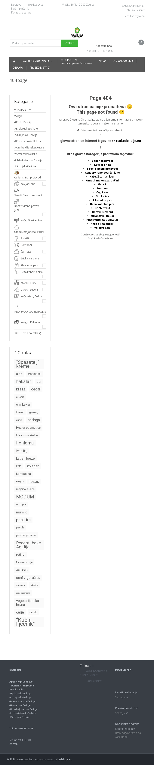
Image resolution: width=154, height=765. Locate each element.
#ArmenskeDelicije (25, 154)
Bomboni (102, 188)
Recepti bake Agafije (28, 544)
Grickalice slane (29, 258)
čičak (33, 612)
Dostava (16, 4)
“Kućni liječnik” (25, 622)
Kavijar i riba (27, 184)
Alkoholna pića (29, 265)
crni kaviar (23, 404)
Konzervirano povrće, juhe (27, 208)
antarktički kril (34, 374)
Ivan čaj (21, 451)
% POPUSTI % (23, 109)
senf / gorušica (28, 577)
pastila (20, 527)
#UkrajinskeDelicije (25, 135)
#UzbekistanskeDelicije (28, 160)
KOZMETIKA (28, 283)
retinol (20, 554)
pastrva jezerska (26, 535)
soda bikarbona (23, 593)
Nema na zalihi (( (30, 333)
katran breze (25, 458)
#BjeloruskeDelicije (26, 128)
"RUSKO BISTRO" (40, 67)
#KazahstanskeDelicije (28, 141)
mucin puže (21, 504)
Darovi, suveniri (29, 289)
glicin (19, 420)
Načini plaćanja (20, 8)
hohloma (25, 443)
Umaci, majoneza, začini (29, 232)
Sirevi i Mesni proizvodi (28, 195)
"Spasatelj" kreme (27, 364)
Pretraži (69, 43)
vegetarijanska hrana (27, 603)
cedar (36, 389)
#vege (18, 116)
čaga (20, 612)
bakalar (23, 381)
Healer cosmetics (28, 427)
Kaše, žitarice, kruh (31, 220)
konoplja (20, 481)
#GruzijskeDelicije (25, 166)
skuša (34, 585)
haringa (34, 420)
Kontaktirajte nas (21, 12)
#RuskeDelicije (23, 122)
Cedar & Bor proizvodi (27, 177)
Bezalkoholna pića (31, 272)
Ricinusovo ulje (24, 562)
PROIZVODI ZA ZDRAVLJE (30, 311)
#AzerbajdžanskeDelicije (29, 147)
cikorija (20, 397)
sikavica (20, 585)
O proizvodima (123, 61)
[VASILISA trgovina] (77, 32)
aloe (19, 374)
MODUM (25, 497)
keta (18, 466)
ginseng (33, 412)
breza (21, 389)
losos (34, 481)
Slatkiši (24, 238)
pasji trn (23, 520)
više (126, 697)
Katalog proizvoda (36, 61)
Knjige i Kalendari (30, 322)
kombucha (23, 474)
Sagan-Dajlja (22, 570)
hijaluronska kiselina (27, 435)
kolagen (33, 466)
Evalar (20, 412)
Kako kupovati (34, 4)
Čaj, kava (26, 251)
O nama (18, 67)
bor (39, 382)
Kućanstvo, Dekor (31, 296)
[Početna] (14, 61)
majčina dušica (25, 489)
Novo (102, 61)
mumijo (21, 512)
